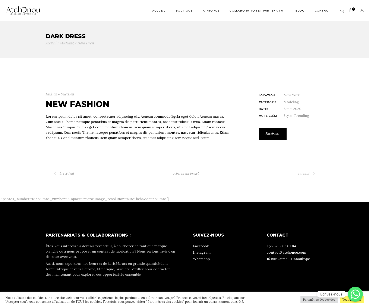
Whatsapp (201, 259)
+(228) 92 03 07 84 (281, 246)
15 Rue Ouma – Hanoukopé (288, 259)
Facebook (201, 246)
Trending (301, 115)
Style (287, 115)
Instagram (202, 252)
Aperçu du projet (186, 173)
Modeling (291, 102)
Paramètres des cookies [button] (319, 299)
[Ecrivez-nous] (355, 294)
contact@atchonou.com (286, 252)
